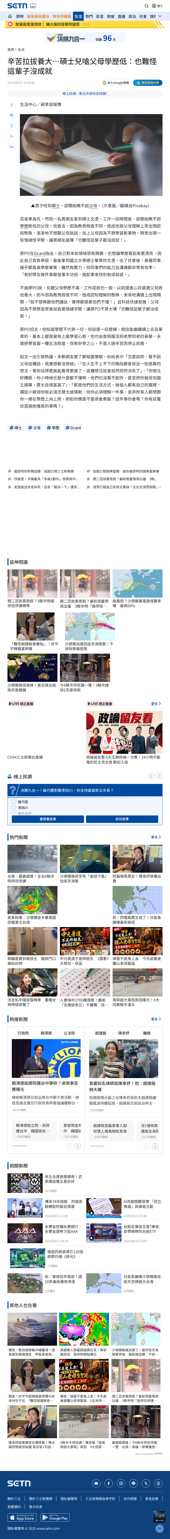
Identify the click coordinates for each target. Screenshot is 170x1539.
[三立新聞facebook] (109, 1483)
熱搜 (110, 16)
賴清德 (46, 1033)
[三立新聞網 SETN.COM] (10, 16)
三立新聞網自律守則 (100, 1498)
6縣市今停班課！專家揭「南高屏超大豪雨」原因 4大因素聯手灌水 (82, 1444)
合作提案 (130, 1498)
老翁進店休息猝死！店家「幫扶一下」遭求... (47, 487)
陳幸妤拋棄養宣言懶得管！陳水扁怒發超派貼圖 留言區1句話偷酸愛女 (31, 1444)
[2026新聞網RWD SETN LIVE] (33, 6)
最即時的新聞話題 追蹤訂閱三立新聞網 (44, 471)
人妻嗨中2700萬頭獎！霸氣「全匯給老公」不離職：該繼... (83, 1002)
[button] (146, 5)
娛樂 (154, 16)
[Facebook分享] (12, 105)
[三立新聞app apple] (21, 1517)
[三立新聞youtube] (96, 1483)
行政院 (23, 1033)
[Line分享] (12, 115)
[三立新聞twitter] (146, 1483)
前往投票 (122, 818)
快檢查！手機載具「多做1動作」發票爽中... (46, 479)
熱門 (89, 16)
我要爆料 (14, 1506)
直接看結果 (48, 818)
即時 (20, 16)
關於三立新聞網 (40, 1498)
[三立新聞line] (133, 1483)
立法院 (69, 1033)
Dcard (39, 253)
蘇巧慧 (23, 802)
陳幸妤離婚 (62, 16)
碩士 (56, 205)
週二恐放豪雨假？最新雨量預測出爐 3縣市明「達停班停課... (84, 603)
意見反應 (151, 1498)
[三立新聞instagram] (121, 1483)
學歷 (24, 226)
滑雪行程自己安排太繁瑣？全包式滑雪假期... (125, 487)
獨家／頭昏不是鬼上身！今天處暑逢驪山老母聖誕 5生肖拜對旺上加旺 (83, 1398)
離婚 (147, 1033)
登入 (160, 6)
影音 (100, 16)
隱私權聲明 (69, 1498)
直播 (121, 16)
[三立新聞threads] (158, 1483)
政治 (132, 16)
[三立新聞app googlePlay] (55, 1517)
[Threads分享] (12, 126)
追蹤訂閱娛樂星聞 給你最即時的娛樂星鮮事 (126, 471)
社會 (143, 16)
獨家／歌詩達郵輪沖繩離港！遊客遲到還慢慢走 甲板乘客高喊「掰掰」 (31, 1352)
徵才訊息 (35, 1506)
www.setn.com (48, 1528)
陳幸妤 (123, 1033)
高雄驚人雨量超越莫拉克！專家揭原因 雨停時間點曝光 (83, 1352)
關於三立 (14, 1498)
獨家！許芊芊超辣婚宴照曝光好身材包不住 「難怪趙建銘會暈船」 (31, 1398)
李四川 (23, 807)
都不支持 (24, 813)
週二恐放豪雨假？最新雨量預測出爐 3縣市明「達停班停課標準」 (135, 1398)
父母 (93, 205)
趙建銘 (100, 1033)
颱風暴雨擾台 (38, 16)
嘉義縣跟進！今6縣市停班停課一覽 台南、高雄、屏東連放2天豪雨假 (134, 1444)
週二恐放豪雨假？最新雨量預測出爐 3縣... (125, 479)
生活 (78, 16)
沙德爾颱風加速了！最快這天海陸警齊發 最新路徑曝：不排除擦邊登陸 (135, 1352)
